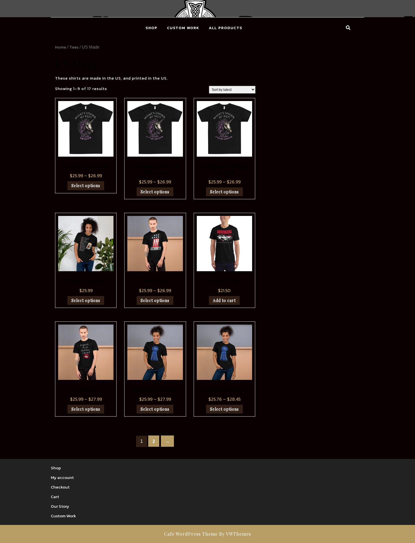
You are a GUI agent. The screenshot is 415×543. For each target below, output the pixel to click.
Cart (55, 496)
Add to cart (224, 300)
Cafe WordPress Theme (191, 534)
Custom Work (183, 27)
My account (62, 477)
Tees (73, 47)
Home (60, 47)
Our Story (60, 506)
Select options (85, 185)
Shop (152, 27)
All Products (226, 27)
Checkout (60, 487)
